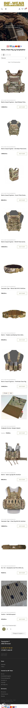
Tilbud (2, 666)
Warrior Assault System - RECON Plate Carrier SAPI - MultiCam (13, 242)
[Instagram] (5, 654)
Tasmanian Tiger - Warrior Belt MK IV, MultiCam (13, 288)
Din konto (3, 692)
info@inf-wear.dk (6, 650)
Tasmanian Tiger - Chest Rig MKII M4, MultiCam (13, 521)
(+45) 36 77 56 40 (6, 648)
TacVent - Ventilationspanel (8, 614)
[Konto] (19, 9)
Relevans (14, 58)
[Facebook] (2, 654)
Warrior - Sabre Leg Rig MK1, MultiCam (11, 474)
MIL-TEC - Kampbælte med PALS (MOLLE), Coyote (12, 568)
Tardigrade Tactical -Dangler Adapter (10, 428)
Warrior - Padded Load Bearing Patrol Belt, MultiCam (12, 335)
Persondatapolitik (5, 678)
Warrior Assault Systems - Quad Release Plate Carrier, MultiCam (13, 102)
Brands (3, 696)
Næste (11, 629)
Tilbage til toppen (19, 633)
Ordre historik (4, 694)
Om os (2, 674)
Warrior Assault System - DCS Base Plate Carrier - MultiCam (14, 149)
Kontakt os (4, 680)
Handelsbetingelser (6, 676)
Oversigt (3, 682)
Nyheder (3, 664)
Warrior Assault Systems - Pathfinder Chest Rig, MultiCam (13, 381)
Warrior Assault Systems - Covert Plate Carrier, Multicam (13, 195)
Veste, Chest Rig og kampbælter (8, 100)
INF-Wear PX (4, 684)
